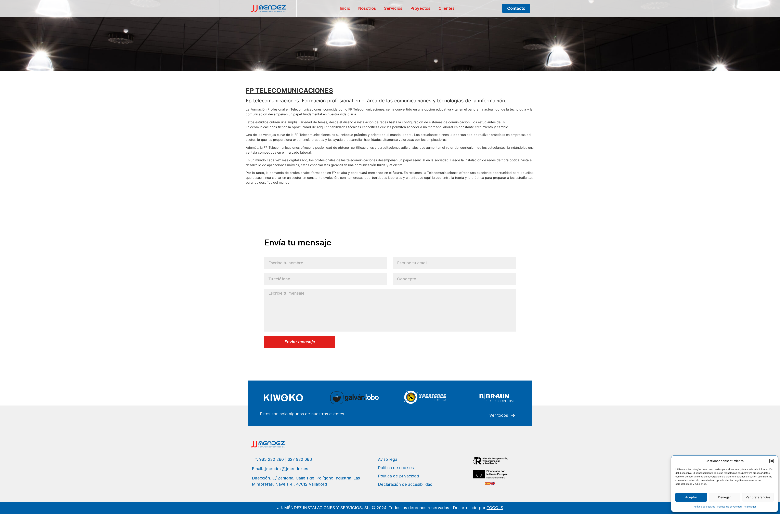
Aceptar (691, 497)
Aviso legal (750, 506)
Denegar (724, 497)
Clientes (447, 8)
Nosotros (367, 8)
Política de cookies (704, 506)
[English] (493, 483)
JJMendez (254, 190)
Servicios (393, 8)
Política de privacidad (729, 506)
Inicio (345, 8)
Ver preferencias (758, 497)
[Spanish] (487, 483)
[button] (772, 461)
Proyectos (420, 8)
